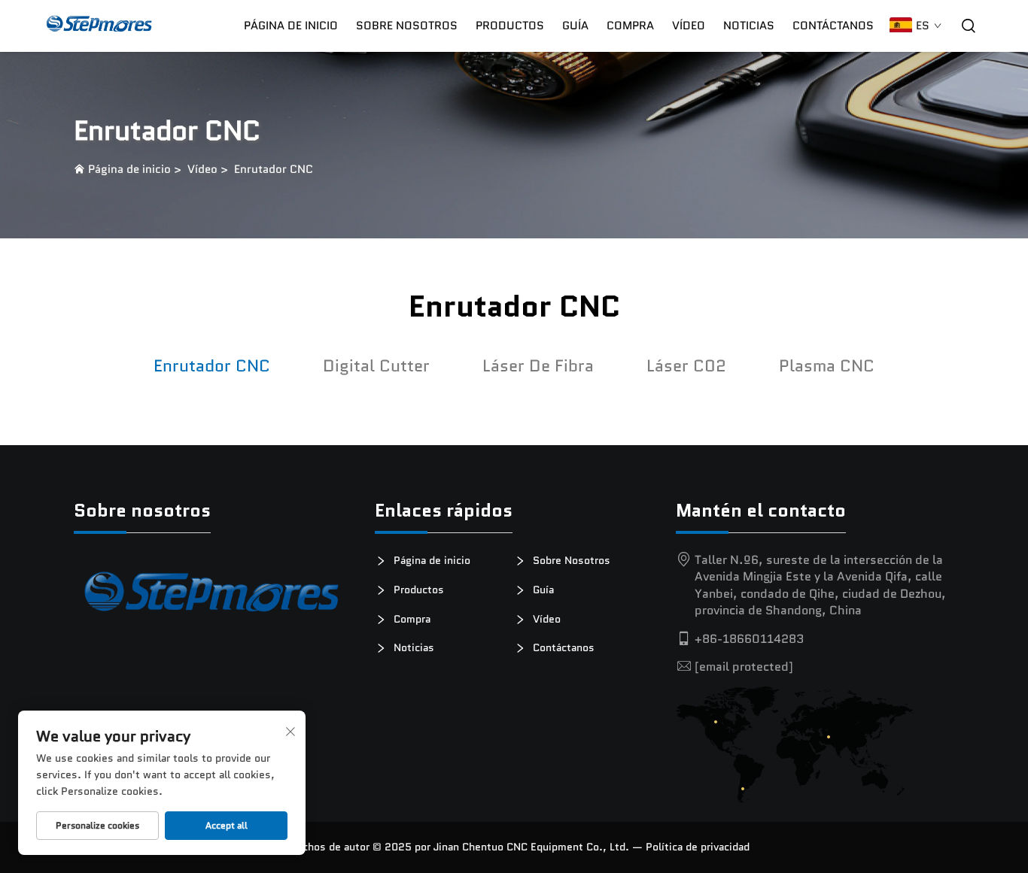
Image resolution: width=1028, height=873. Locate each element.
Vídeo (688, 25)
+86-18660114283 (749, 638)
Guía (575, 25)
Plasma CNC (826, 365)
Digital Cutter (376, 365)
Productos (510, 25)
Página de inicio (291, 25)
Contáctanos (833, 25)
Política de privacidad (698, 846)
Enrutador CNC (273, 169)
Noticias (748, 25)
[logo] (213, 597)
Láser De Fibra (538, 365)
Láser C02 (686, 365)
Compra (410, 618)
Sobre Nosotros (407, 25)
